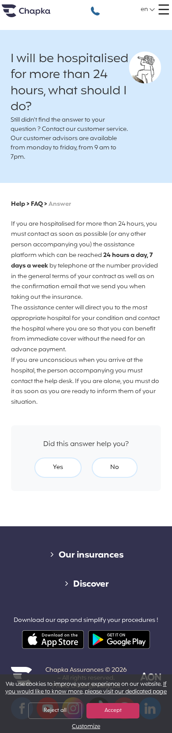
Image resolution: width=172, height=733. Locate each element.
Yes (58, 467)
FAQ (37, 204)
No (114, 467)
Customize (86, 727)
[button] (148, 9)
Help (18, 204)
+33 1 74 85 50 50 (95, 6)
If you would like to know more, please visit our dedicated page (86, 688)
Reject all (55, 710)
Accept (113, 710)
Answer (60, 204)
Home (37, 14)
